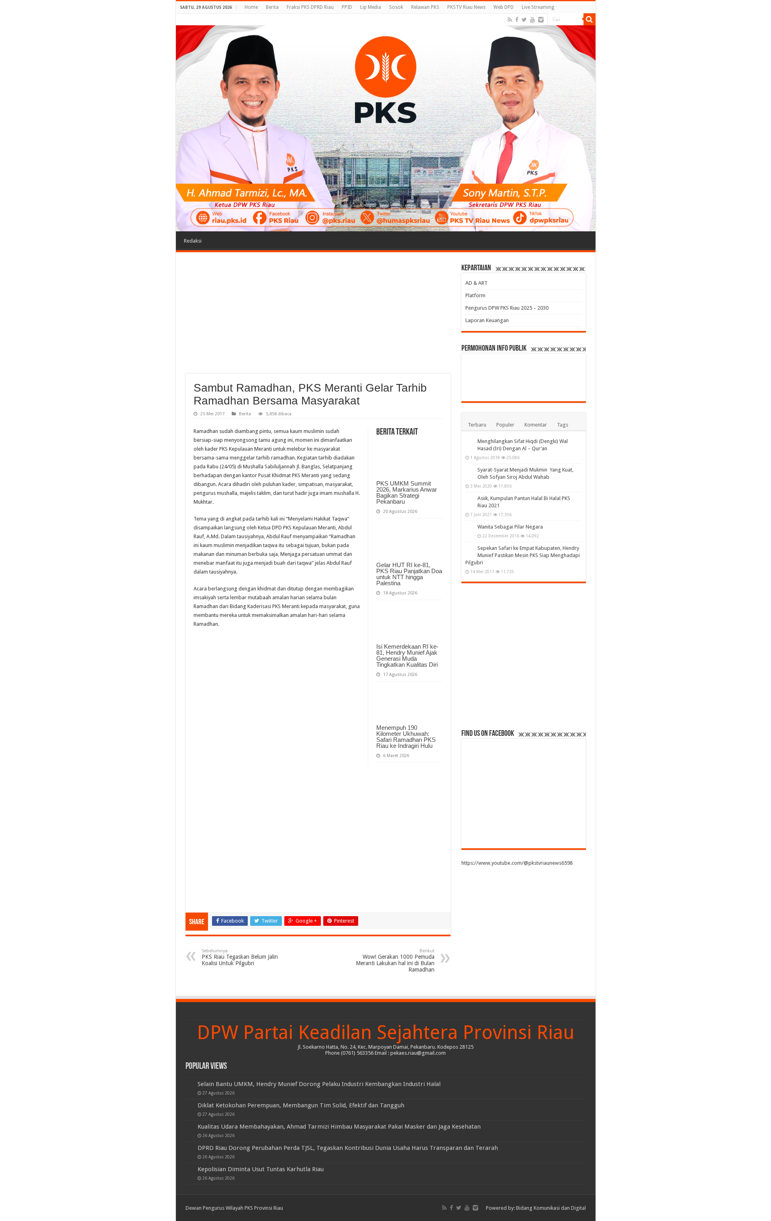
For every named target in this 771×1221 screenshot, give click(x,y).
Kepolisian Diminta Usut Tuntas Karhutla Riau (261, 1169)
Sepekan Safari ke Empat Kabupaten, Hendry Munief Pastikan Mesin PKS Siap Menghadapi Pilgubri (522, 555)
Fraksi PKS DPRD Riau (310, 7)
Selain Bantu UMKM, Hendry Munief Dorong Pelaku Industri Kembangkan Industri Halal (319, 1084)
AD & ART (476, 283)
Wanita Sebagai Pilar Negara (510, 527)
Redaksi (193, 241)
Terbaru (477, 425)
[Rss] (510, 20)
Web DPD (504, 7)
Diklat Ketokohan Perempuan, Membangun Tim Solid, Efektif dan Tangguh (301, 1105)
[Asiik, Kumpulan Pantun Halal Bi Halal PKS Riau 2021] (469, 499)
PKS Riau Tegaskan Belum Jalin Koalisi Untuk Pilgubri (240, 957)
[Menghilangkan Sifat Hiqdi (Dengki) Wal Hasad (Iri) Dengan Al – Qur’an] (469, 442)
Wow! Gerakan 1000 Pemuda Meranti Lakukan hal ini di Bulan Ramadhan (395, 960)
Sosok (396, 7)
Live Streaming (538, 7)
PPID (347, 7)
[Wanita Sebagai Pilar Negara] (469, 527)
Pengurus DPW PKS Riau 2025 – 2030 (507, 308)
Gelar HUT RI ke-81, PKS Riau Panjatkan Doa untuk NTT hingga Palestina (409, 573)
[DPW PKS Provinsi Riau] (386, 122)
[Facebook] (516, 20)
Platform (475, 295)
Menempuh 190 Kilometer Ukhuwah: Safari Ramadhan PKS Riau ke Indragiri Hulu (406, 736)
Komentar (535, 425)
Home (251, 7)
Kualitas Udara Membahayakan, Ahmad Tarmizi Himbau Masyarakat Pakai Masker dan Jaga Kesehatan (339, 1126)
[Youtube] (532, 20)
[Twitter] (524, 20)
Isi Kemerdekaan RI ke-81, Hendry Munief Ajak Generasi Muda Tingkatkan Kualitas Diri (407, 655)
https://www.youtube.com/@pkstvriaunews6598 (517, 863)
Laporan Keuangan (487, 320)
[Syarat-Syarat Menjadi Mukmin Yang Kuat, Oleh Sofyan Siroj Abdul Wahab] (469, 470)
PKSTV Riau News (466, 7)
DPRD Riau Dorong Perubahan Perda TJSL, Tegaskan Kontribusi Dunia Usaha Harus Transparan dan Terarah (348, 1148)
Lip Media (370, 7)
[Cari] (589, 19)
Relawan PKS (425, 7)
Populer (505, 425)
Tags (562, 425)
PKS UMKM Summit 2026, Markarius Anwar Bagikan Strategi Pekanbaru (406, 492)
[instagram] (541, 20)
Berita (272, 7)
